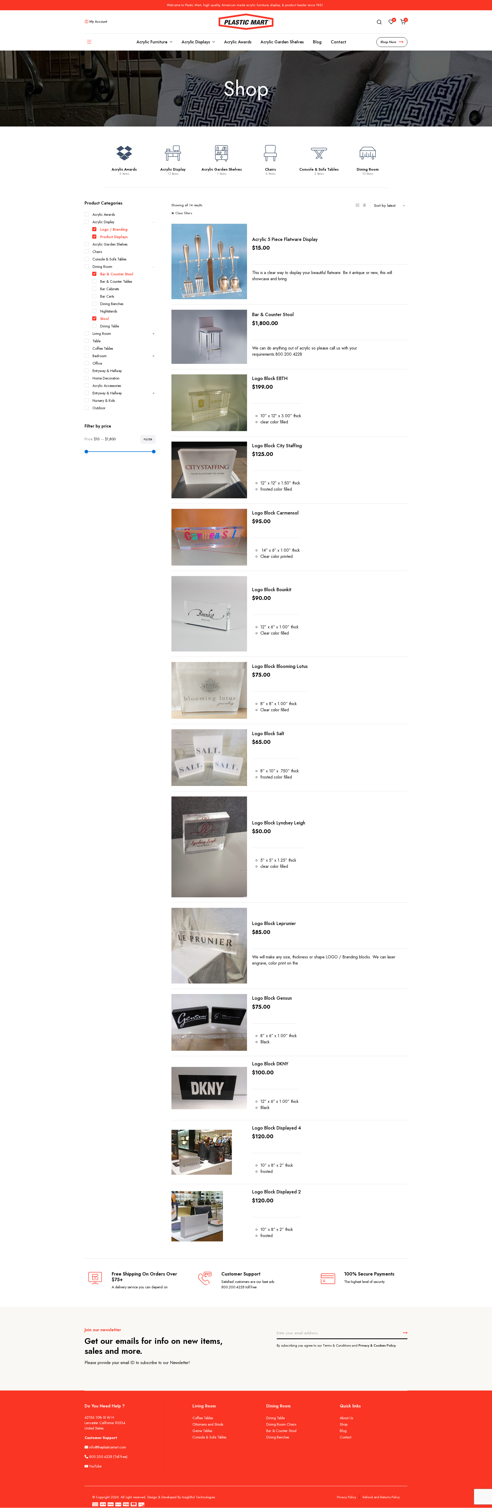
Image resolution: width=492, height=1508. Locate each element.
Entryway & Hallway (107, 370)
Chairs (270, 169)
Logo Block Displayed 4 (276, 1128)
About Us (346, 1418)
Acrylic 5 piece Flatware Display (285, 239)
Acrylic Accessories (107, 385)
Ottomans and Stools (207, 1424)
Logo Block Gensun (272, 998)
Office (97, 363)
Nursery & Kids (104, 400)
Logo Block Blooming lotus (280, 666)
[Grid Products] (357, 205)
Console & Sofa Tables (319, 169)
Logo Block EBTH (270, 378)
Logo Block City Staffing (277, 445)
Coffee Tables (103, 348)
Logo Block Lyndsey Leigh (278, 823)
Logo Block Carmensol (275, 513)
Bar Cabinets (109, 288)
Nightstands (108, 311)
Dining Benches (111, 303)
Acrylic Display (173, 169)
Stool (104, 318)
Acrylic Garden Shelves (282, 42)
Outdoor (99, 408)
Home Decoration (106, 378)
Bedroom (100, 355)
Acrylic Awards (237, 42)
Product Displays (114, 236)
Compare (239, 233)
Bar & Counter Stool (273, 314)
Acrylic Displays (196, 42)
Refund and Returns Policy (381, 1497)
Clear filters (183, 213)
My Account (98, 21)
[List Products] (364, 205)
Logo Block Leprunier (274, 923)
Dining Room (368, 169)
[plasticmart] (246, 22)
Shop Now (388, 42)
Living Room (102, 333)
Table (96, 341)
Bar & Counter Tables (116, 281)
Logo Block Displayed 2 (276, 1192)
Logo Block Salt (268, 733)
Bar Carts (107, 296)
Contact (338, 42)
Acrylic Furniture (152, 42)
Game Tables (202, 1430)
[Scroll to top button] (480, 1496)
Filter (148, 439)
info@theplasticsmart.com (107, 1447)
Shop (343, 1424)
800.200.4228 (100, 1456)
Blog (317, 42)
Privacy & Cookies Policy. (377, 1345)
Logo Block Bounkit (271, 589)
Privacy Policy (346, 1497)
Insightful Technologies (198, 1497)
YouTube (94, 1466)
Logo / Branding (113, 229)
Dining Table (109, 326)
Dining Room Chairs (281, 1424)
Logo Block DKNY (270, 1064)
